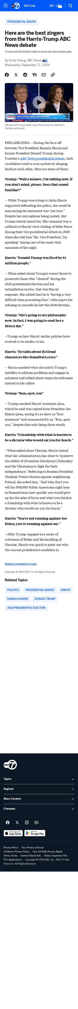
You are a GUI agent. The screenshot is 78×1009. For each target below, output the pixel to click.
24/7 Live (29, 6)
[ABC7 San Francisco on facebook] (8, 823)
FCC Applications (13, 859)
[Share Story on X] (16, 74)
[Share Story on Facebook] (6, 74)
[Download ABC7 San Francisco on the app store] (13, 833)
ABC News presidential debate (42, 158)
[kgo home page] (10, 765)
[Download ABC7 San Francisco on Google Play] (34, 833)
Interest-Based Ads (31, 855)
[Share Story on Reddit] (25, 74)
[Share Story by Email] (43, 74)
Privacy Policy (11, 847)
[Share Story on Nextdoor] (34, 74)
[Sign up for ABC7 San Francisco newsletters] (36, 823)
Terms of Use (10, 855)
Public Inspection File (55, 855)
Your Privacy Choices (32, 847)
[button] (5, 5)
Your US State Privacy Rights (48, 851)
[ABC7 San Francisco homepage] (15, 5)
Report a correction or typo (20, 564)
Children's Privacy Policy (16, 851)
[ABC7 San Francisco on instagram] (27, 823)
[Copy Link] (52, 74)
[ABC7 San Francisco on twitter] (17, 823)
